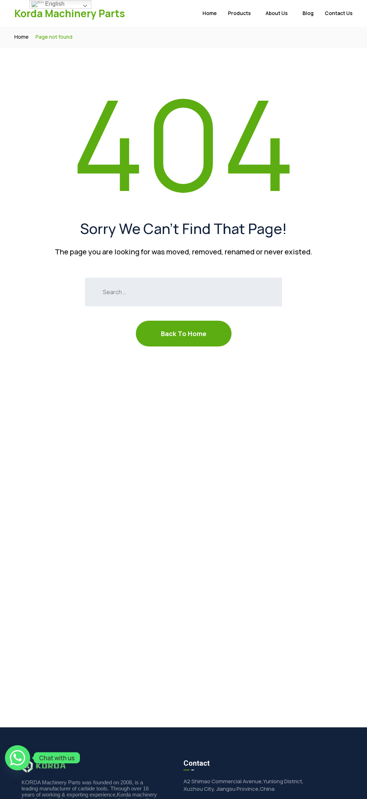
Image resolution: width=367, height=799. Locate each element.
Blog (308, 13)
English (54, 4)
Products (239, 13)
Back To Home (183, 333)
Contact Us (339, 13)
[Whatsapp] (17, 757)
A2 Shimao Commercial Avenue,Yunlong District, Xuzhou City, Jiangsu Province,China (244, 785)
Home (209, 13)
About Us (277, 13)
